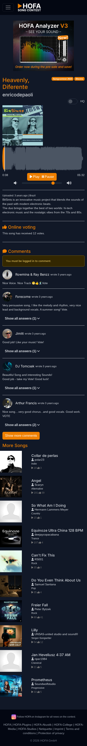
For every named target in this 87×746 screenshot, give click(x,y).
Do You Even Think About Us (56, 580)
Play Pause (43, 176)
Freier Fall (39, 605)
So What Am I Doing (48, 505)
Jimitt (20, 333)
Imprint (58, 728)
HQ (82, 101)
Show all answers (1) (21, 318)
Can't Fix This (43, 555)
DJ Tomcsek (25, 366)
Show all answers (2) (21, 425)
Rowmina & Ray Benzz (32, 274)
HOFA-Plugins (22, 724)
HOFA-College (63, 724)
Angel (36, 480)
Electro (79, 79)
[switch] (72, 101)
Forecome (23, 297)
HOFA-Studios (27, 728)
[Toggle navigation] (8, 7)
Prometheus (41, 680)
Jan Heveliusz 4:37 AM (50, 655)
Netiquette (45, 728)
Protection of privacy (51, 733)
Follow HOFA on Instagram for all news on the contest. (46, 716)
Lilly (34, 630)
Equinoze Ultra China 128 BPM (57, 530)
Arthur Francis (26, 403)
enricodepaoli (17, 95)
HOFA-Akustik (43, 724)
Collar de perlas (44, 455)
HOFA (7, 724)
